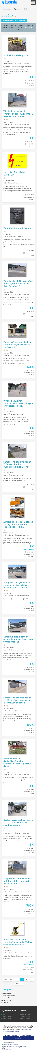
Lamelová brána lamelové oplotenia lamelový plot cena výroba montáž (18, 639)
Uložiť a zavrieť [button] (27, 1035)
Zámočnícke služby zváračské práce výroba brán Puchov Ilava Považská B (18, 283)
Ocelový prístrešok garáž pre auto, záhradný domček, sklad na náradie (18, 822)
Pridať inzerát (7, 1019)
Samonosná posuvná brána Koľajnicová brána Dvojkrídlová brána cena (17, 464)
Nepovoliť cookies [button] (11, 1035)
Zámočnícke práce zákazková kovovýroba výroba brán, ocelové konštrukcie (18, 524)
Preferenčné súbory (10, 1047)
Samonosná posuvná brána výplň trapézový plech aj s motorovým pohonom (17, 700)
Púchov (5, 414)
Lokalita (29, 25)
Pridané (12, 27)
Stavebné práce (8, 61)
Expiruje (19, 27)
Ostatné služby (8, 234)
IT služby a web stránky (8, 995)
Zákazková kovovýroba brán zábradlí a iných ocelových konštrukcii (17, 344)
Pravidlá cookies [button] (25, 1029)
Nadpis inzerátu (9, 25)
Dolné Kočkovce (8, 124)
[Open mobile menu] (33, 2)
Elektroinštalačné (8, 181)
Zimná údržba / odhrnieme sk (18, 228)
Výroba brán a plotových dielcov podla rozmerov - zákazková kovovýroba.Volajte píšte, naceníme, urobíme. (18, 780)
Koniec (19, 984)
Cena (5, 27)
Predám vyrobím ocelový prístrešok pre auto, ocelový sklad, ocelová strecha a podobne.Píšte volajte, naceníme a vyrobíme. (18, 838)
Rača (4, 183)
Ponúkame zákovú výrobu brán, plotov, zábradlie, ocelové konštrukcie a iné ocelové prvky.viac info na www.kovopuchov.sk (16, 361)
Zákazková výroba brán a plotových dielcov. (16, 599)
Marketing (7, 1049)
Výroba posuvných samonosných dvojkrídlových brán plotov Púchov (18, 403)
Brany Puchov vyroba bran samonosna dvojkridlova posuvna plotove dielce (16, 585)
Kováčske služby (8, 122)
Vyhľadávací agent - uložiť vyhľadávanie (15, 20)
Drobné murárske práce (15, 55)
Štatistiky (23, 1047)
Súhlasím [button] (18, 1038)
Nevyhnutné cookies (11, 1044)
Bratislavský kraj (8, 63)
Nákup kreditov (7, 1016)
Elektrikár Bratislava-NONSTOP (14, 173)
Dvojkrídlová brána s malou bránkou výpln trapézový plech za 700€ (17, 881)
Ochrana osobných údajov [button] (11, 1031)
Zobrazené (28, 27)
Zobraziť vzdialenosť (22, 63)
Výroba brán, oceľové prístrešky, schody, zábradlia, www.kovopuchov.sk (18, 114)
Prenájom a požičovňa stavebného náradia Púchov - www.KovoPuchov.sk (18, 942)
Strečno (5, 236)
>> (32, 980)
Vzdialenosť (18, 30)
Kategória (20, 25)
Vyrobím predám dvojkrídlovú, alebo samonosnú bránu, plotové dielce (17, 762)
